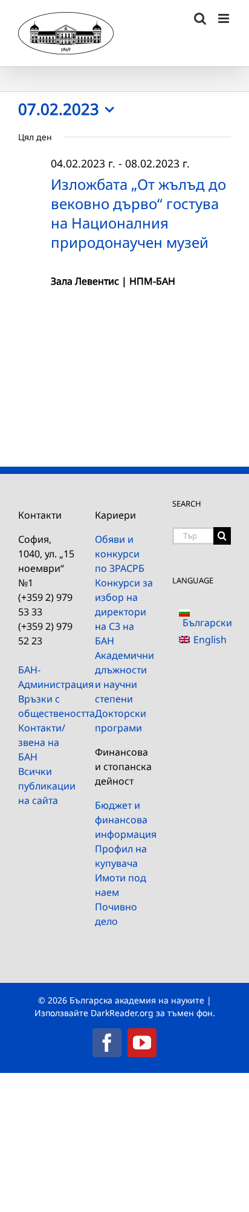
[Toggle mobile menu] (224, 18)
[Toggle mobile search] (200, 18)
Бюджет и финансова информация (124, 820)
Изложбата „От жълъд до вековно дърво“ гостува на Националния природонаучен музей (138, 213)
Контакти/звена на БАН (41, 742)
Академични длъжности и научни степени (124, 677)
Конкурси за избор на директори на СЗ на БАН (124, 611)
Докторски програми (120, 720)
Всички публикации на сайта (47, 786)
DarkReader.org (122, 1013)
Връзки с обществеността (47, 706)
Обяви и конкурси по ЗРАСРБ (119, 554)
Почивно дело (116, 914)
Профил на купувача (121, 856)
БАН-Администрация (47, 677)
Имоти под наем (120, 885)
